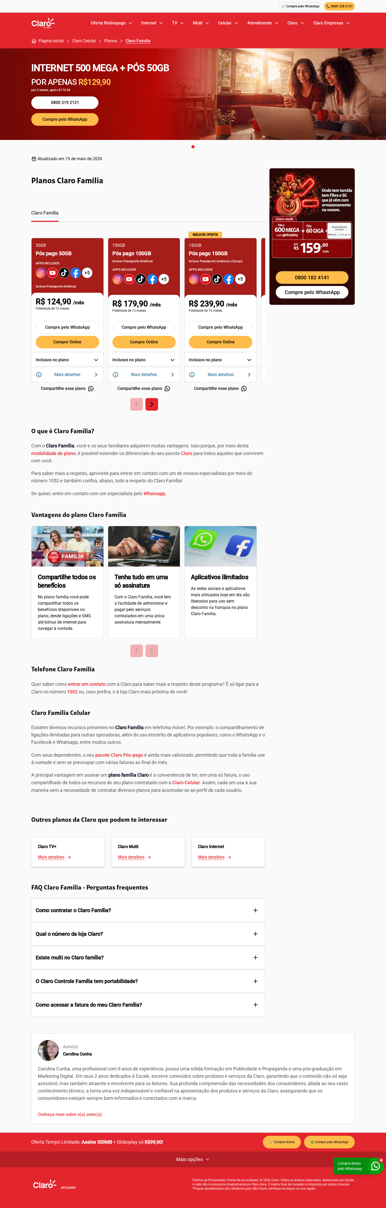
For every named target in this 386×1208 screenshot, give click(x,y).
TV (174, 22)
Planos (110, 40)
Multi (197, 22)
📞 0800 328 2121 (339, 6)
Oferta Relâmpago (108, 22)
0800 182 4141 (312, 277)
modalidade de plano (53, 453)
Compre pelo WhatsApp (65, 119)
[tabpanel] (148, 321)
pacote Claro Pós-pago (119, 755)
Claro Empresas (328, 22)
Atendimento (259, 22)
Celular (225, 22)
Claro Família (138, 40)
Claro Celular (84, 40)
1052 (72, 691)
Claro (293, 22)
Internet (148, 22)
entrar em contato (87, 684)
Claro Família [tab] (45, 213)
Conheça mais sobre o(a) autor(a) (70, 1114)
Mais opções (189, 1159)
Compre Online (67, 341)
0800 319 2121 (65, 102)
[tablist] (148, 215)
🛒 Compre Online (282, 1142)
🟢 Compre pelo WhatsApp (329, 1142)
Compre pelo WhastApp (312, 292)
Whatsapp (154, 493)
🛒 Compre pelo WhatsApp (300, 6)
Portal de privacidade (242, 1180)
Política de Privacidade (208, 1180)
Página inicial (51, 40)
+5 (87, 272)
